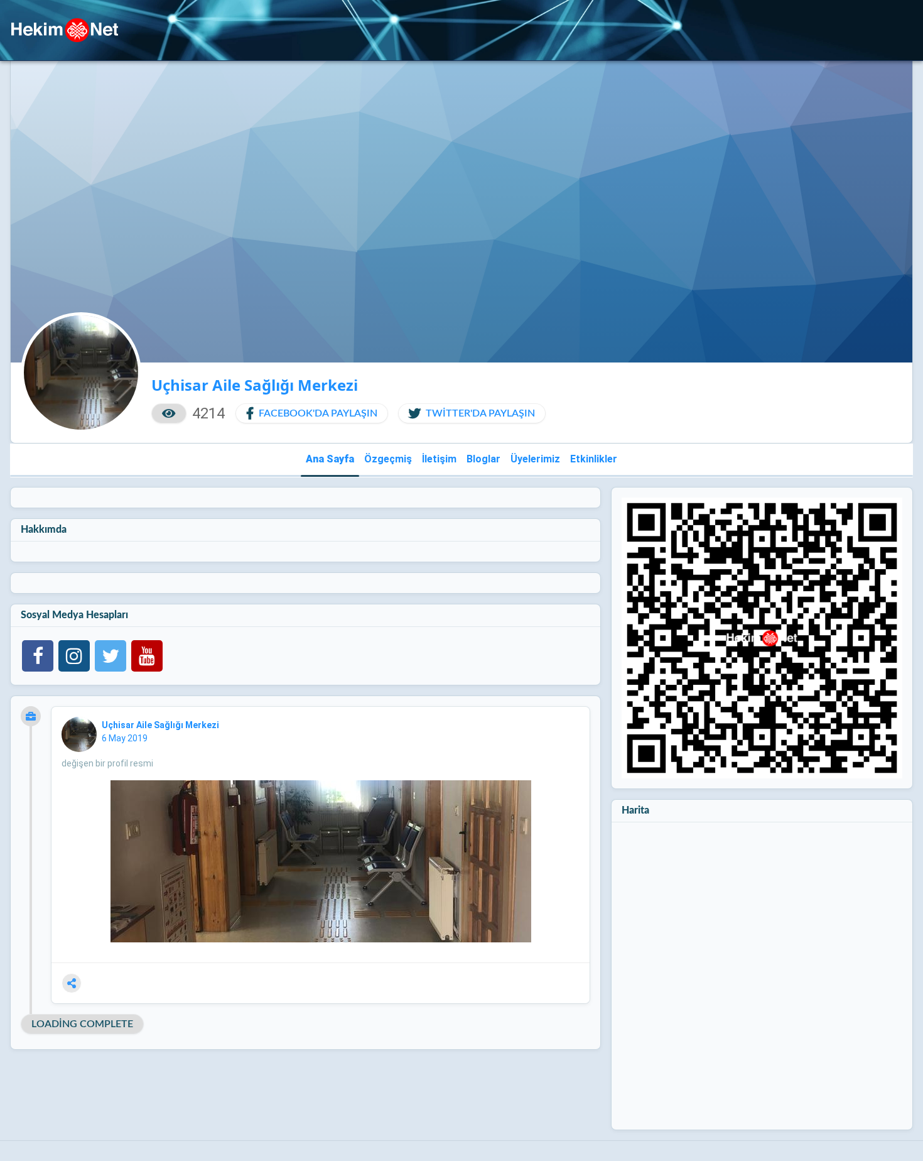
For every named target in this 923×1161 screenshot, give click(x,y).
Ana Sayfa (330, 459)
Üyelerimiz (535, 459)
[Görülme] (168, 413)
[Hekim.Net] (64, 30)
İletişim (439, 459)
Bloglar (483, 459)
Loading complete (82, 1024)
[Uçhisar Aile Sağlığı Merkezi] (79, 734)
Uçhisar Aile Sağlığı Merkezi (161, 725)
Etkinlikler (593, 459)
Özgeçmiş (388, 459)
